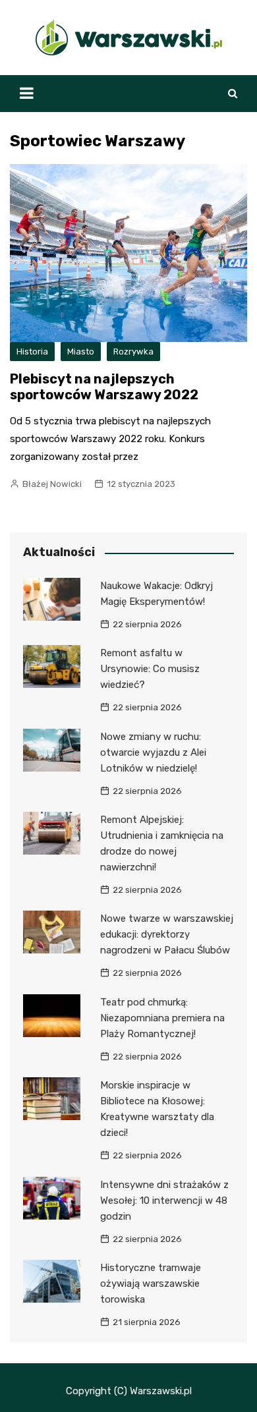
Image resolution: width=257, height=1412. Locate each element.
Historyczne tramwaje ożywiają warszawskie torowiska (150, 1283)
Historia (32, 351)
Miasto (80, 351)
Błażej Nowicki (52, 484)
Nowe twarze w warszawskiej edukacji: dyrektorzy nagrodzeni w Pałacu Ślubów (166, 934)
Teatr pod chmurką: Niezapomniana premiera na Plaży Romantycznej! (162, 1018)
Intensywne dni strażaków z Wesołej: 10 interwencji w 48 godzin (164, 1200)
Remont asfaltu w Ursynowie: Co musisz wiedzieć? (150, 669)
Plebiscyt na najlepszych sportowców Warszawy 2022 (104, 387)
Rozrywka (133, 351)
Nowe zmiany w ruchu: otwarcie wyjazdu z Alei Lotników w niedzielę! (153, 752)
